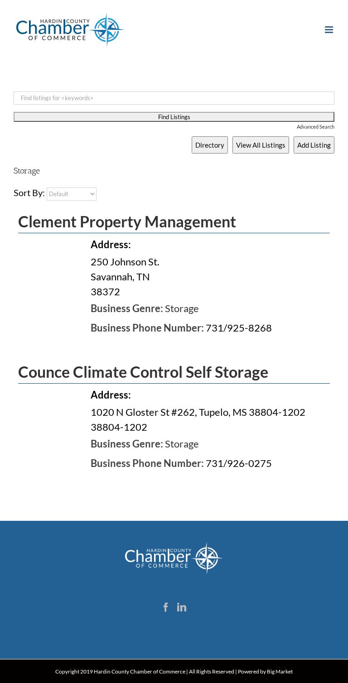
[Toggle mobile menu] (329, 29)
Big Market (280, 671)
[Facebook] (165, 607)
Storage (182, 308)
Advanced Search (315, 127)
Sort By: (29, 192)
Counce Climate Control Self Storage (143, 371)
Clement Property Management (127, 221)
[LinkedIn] (181, 607)
